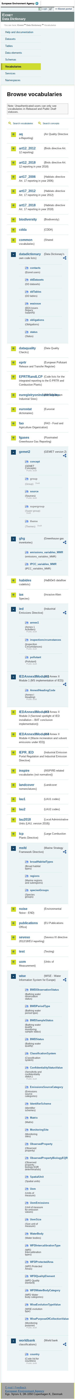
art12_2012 (27, 148)
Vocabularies (13, 66)
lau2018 (25, 819)
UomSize (35, 1219)
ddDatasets (36, 279)
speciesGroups (36, 890)
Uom (33, 1188)
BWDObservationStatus (36, 989)
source (34, 491)
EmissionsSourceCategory (36, 1087)
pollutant (35, 657)
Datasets (10, 38)
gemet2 (24, 451)
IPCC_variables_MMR (36, 564)
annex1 (34, 622)
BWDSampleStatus (36, 1020)
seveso (24, 937)
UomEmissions (36, 1202)
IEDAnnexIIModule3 (31, 712)
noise (23, 909)
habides (25, 580)
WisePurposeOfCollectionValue (36, 1318)
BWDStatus (36, 1039)
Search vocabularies (23, 123)
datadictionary (30, 254)
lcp (21, 833)
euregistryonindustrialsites (31, 395)
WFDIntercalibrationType (36, 1245)
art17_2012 (27, 191)
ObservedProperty (36, 1143)
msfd (23, 848)
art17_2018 (27, 205)
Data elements (13, 52)
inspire (24, 770)
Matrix (34, 1117)
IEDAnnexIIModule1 (31, 676)
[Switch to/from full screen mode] (51, 9)
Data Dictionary (33, 25)
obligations (36, 319)
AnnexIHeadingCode (36, 690)
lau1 (22, 799)
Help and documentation (19, 32)
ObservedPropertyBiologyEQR (36, 1157)
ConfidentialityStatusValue (36, 1067)
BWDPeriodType (36, 1006)
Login (44, 9)
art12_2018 (27, 162)
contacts (35, 267)
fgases (24, 437)
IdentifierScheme (36, 1103)
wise (22, 976)
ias (21, 594)
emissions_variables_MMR (36, 552)
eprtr (22, 362)
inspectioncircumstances (36, 639)
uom (22, 961)
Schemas (10, 59)
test (22, 951)
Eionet (20, 25)
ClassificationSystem (36, 1053)
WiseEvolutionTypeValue (36, 1304)
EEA (21, 3)
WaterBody (36, 1233)
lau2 (22, 809)
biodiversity (28, 219)
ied (21, 608)
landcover (26, 785)
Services (10, 73)
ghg (22, 538)
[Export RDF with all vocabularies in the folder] (64, 258)
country (34, 1354)
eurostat (25, 409)
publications (28, 923)
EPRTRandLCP (31, 376)
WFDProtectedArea (36, 1261)
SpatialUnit (36, 1176)
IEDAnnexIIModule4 (31, 734)
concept (35, 461)
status (33, 331)
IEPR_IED (26, 752)
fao (21, 423)
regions (34, 875)
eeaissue (35, 303)
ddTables (35, 291)
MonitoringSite (36, 1129)
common (25, 240)
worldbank (27, 1340)
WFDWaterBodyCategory (36, 1290)
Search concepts (51, 123)
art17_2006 (27, 176)
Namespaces (12, 80)
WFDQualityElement (36, 1276)
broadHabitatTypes (36, 861)
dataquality (27, 348)
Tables (9, 45)
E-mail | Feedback (15, 1387)
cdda (23, 229)
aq (21, 134)
